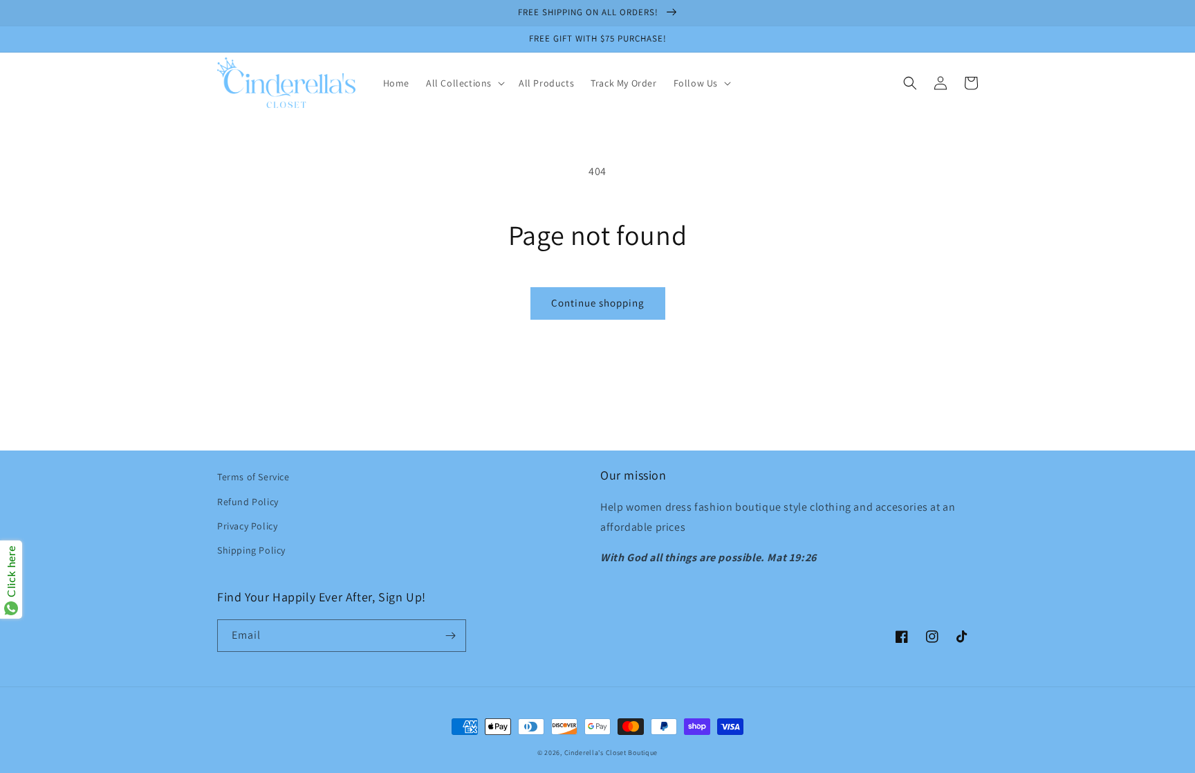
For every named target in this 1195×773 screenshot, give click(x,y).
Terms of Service (253, 477)
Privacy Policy (247, 526)
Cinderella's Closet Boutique (611, 752)
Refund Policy (248, 501)
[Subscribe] (450, 635)
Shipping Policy (251, 550)
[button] (464, 83)
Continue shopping (598, 302)
